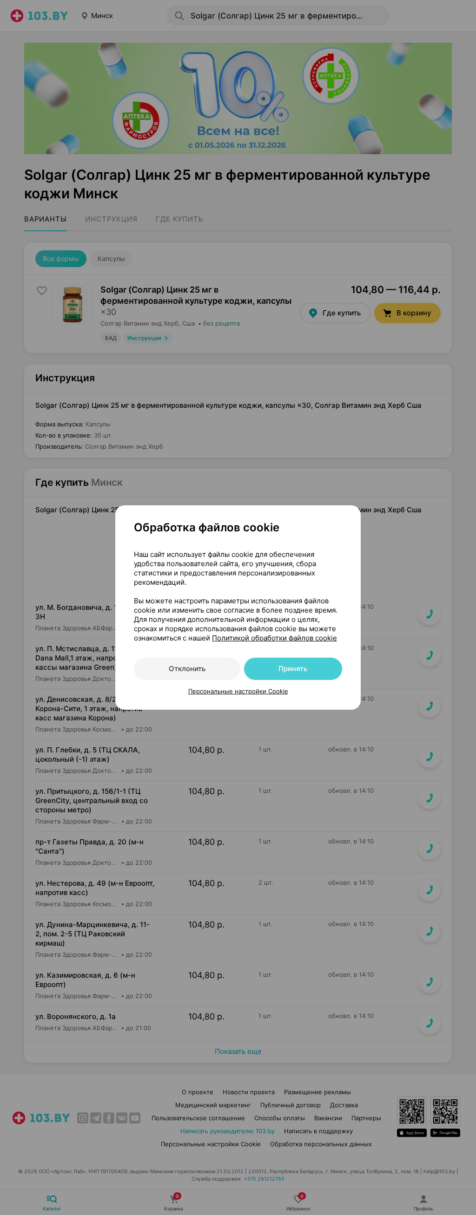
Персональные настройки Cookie (238, 691)
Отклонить (187, 668)
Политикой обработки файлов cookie (274, 638)
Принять (292, 668)
